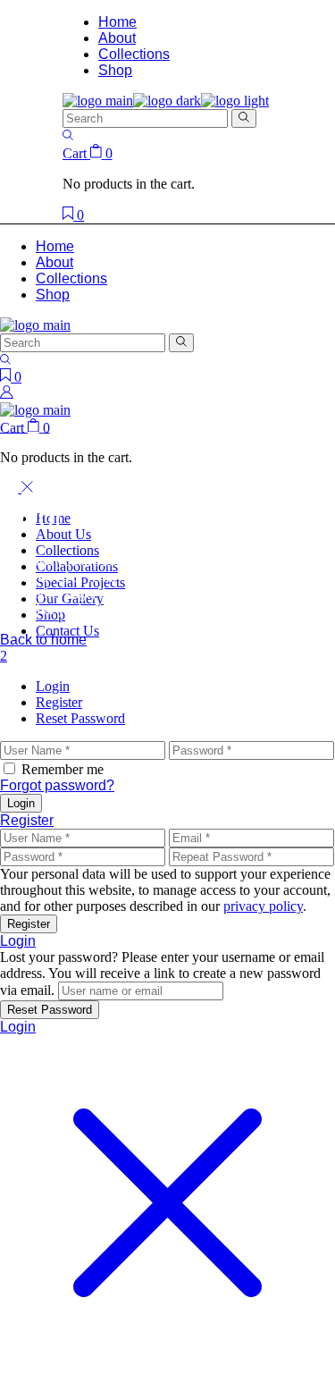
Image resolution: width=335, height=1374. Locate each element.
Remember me (62, 769)
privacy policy (263, 906)
